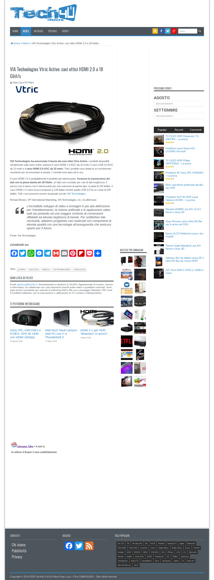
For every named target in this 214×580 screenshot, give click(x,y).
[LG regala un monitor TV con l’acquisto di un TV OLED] (127, 274)
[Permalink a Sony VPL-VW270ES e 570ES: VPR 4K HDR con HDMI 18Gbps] (26, 326)
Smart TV (134, 561)
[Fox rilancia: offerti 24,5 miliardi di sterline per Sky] (140, 368)
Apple (182, 543)
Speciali (52, 31)
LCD (178, 552)
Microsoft (192, 552)
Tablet (176, 561)
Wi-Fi (136, 565)
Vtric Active (79, 269)
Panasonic (159, 556)
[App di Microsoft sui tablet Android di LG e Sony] (127, 354)
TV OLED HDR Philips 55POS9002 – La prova (178, 162)
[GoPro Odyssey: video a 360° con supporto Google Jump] (140, 301)
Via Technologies (61, 269)
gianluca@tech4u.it (27, 284)
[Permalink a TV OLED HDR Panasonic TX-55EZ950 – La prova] (159, 143)
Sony (157, 561)
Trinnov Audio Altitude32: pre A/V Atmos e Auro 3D (183, 247)
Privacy (17, 556)
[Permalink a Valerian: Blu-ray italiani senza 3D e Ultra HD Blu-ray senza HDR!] (159, 265)
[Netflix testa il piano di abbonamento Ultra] (127, 341)
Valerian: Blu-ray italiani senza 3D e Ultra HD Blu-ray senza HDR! (185, 259)
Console (143, 548)
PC (168, 556)
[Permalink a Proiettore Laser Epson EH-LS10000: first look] (159, 156)
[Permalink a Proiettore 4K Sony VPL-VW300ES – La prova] (159, 180)
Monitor (121, 556)
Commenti (195, 129)
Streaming (166, 561)
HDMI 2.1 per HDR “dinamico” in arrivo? (94, 332)
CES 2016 (133, 548)
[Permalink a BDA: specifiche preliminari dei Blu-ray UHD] (159, 192)
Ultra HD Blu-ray (124, 565)
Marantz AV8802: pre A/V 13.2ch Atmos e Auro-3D (183, 211)
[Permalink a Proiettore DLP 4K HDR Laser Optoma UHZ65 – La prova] (159, 204)
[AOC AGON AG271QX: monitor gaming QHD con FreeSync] (127, 261)
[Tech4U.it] (43, 19)
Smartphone (123, 561)
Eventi (65, 31)
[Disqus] (62, 393)
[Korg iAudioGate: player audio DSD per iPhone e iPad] (140, 274)
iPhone (170, 552)
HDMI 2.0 (46, 269)
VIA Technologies (76, 193)
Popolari (162, 129)
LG (184, 552)
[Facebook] (161, 31)
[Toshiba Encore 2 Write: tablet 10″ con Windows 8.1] (127, 314)
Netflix (129, 556)
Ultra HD (190, 561)
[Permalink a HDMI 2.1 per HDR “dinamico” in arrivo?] (97, 326)
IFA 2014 (154, 552)
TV (183, 561)
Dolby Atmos (163, 548)
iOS (163, 552)
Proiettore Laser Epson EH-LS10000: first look (181, 150)
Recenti (179, 129)
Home (15, 31)
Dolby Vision (177, 548)
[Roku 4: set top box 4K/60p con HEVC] (127, 328)
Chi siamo (19, 544)
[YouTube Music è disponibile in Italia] (140, 328)
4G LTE (121, 543)
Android (161, 543)
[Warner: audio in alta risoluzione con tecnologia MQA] (127, 288)
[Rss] (155, 31)
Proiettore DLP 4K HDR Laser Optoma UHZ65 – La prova (182, 198)
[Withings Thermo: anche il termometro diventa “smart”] (140, 314)
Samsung (185, 556)
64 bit (153, 543)
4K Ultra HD (137, 543)
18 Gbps (21, 269)
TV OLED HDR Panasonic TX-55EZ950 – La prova (182, 138)
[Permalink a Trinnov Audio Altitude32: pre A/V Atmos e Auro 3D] (159, 253)
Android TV (172, 543)
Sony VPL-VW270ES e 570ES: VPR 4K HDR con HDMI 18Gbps (25, 334)
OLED (149, 556)
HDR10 (137, 552)
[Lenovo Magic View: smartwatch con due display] (140, 261)
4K (128, 543)
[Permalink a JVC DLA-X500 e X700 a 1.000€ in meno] (159, 277)
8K (146, 543)
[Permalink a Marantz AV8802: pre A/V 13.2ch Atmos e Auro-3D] (159, 216)
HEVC (145, 552)
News (26, 31)
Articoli (38, 31)
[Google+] (174, 31)
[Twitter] (167, 31)
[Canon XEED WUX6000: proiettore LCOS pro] (140, 341)
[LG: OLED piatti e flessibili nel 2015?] (127, 301)
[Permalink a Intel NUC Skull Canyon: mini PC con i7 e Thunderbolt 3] (62, 326)
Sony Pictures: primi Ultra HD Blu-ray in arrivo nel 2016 (184, 223)
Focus (187, 548)
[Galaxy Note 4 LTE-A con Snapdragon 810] (127, 368)
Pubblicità (19, 550)
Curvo (152, 548)
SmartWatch (147, 561)
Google (121, 552)
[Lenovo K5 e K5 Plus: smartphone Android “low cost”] (140, 288)
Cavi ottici (34, 269)
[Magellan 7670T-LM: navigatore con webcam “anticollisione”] (127, 381)
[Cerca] (199, 31)
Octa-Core (139, 556)
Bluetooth (191, 543)
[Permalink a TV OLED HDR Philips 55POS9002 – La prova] (159, 168)
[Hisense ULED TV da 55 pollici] (140, 381)
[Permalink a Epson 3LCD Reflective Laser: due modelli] (159, 241)
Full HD (196, 548)
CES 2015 (122, 548)
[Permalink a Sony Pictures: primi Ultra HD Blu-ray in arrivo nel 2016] (159, 229)
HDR (129, 552)
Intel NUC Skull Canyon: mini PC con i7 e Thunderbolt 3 (61, 334)
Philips (175, 556)
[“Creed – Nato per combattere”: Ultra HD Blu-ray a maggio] (140, 354)
